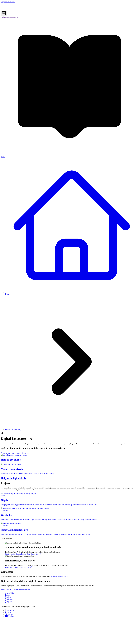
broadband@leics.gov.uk (59, 576)
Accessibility (9, 593)
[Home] (15, 10)
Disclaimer (9, 603)
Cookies (8, 597)
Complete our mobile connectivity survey (15, 453)
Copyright (8, 601)
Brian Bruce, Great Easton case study (18, 567)
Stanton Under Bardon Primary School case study (22, 554)
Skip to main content (8, 2)
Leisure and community (13, 430)
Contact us (8, 599)
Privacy (7, 595)
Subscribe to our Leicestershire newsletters (15, 589)
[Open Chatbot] (4, 13)
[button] (9, 17)
